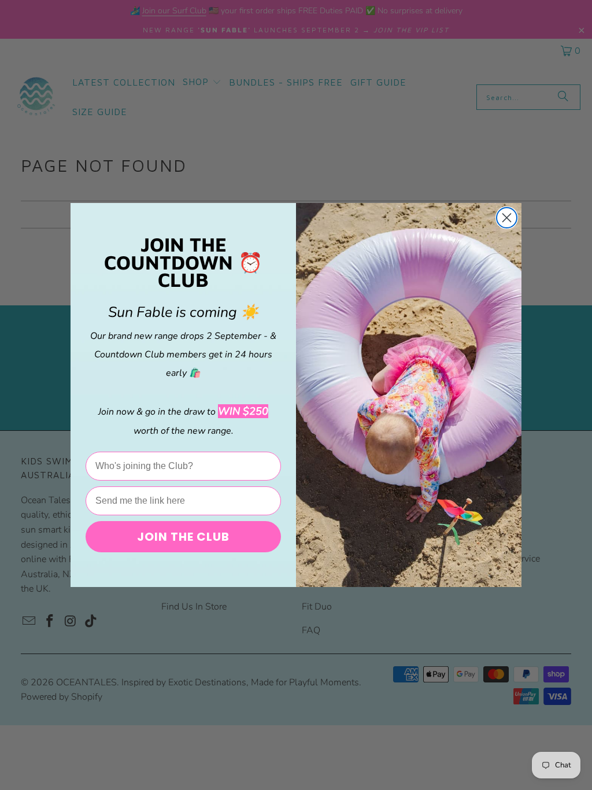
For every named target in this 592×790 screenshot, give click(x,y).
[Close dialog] (507, 218)
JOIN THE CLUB (183, 537)
